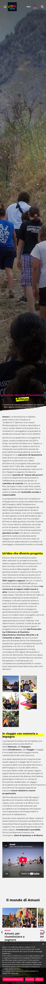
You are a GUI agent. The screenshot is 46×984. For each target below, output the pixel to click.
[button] (42, 7)
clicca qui (14, 973)
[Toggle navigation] (5, 7)
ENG (29, 7)
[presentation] (2, 932)
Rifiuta (39, 979)
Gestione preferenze (13, 979)
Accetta (29, 979)
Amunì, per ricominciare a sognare (15, 936)
